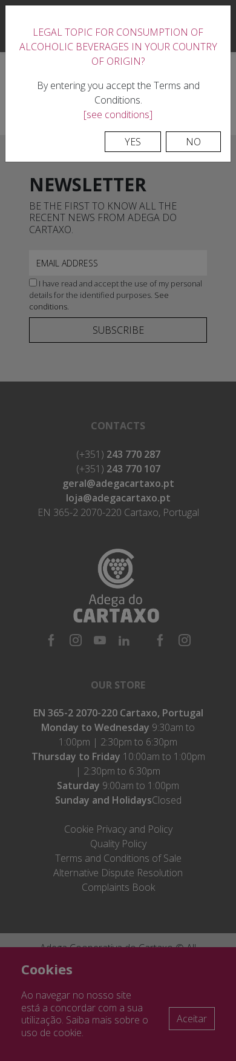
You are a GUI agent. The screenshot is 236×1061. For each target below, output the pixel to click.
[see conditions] (118, 114)
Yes (133, 141)
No (193, 141)
